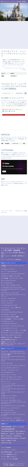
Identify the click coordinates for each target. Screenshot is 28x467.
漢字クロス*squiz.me (6, 436)
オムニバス (17, 276)
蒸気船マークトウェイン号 (8, 342)
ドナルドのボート (5, 310)
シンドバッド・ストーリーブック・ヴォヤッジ (13, 365)
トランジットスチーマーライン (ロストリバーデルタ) (13, 392)
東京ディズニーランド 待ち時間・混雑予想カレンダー (13, 253)
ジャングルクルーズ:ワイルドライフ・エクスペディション (13, 290)
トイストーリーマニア (19, 452)
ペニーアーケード (5, 326)
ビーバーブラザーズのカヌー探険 (9, 316)
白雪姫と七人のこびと (7, 337)
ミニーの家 (23, 330)
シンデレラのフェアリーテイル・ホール (11, 287)
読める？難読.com (20, 431)
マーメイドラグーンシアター (8, 412)
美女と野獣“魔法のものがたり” (9, 339)
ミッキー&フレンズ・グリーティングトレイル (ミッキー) (13, 415)
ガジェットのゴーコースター (8, 280)
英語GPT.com (4, 433)
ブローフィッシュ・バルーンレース (10, 408)
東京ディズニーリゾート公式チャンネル (11, 152)
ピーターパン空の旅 (18, 319)
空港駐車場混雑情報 (6, 426)
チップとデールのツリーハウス (9, 305)
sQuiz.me (12, 433)
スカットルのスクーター (7, 372)
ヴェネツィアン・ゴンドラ (8, 420)
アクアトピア (4, 351)
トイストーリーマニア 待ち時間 (9, 459)
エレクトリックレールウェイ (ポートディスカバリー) (13, 360)
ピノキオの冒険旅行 (6, 319)
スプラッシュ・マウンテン (8, 300)
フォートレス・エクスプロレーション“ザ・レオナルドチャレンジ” (13, 402)
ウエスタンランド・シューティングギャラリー (14, 14)
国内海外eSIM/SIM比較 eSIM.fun (9, 438)
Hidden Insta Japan (6, 442)
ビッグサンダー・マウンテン (8, 314)
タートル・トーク (5, 381)
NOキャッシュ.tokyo (18, 426)
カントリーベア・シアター (16, 278)
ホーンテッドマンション (18, 326)
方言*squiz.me (20, 433)
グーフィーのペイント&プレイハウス (10, 285)
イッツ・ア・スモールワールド (9, 271)
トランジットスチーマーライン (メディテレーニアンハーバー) (13, 389)
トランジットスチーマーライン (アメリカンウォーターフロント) (13, 386)
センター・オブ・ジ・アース (8, 374)
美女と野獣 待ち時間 (6, 452)
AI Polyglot (23, 438)
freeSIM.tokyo (17, 436)
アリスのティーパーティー (8, 269)
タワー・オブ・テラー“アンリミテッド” (11, 379)
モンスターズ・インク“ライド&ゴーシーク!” (12, 332)
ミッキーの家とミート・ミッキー (9, 330)
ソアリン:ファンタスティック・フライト (11, 377)
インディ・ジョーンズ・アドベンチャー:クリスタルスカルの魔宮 (13, 354)
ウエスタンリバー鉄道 (7, 276)
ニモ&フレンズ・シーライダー (9, 395)
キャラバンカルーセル (7, 363)
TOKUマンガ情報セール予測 (8, 440)
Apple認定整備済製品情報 (8, 429)
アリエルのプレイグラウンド (16, 351)
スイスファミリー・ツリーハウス (9, 293)
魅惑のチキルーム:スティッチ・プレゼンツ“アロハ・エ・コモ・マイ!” (13, 344)
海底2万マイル (20, 420)
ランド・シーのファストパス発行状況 (11, 259)
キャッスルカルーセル (7, 283)
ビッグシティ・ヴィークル (8, 398)
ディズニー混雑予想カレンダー (9, 454)
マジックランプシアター (7, 410)
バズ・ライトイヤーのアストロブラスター (12, 312)
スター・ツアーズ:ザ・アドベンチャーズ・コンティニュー (13, 295)
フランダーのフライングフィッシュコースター (13, 405)
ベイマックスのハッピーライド (9, 323)
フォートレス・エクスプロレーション (11, 400)
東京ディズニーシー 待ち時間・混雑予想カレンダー (13, 256)
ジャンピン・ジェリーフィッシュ (9, 370)
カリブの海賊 (4, 278)
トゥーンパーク (5, 307)
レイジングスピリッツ (7, 418)
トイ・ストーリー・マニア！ (8, 449)
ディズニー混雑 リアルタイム (8, 456)
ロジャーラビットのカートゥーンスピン (11, 335)
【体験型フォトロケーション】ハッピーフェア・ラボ (12, 266)
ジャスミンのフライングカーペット (10, 368)
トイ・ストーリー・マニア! (8, 384)
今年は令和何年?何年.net (7, 431)
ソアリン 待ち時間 (6, 447)
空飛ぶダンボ (17, 337)
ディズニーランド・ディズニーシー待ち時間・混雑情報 (13, 249)
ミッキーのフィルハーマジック (9, 328)
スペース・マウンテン (7, 303)
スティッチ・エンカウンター (8, 298)
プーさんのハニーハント (7, 321)
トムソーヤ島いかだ (16, 307)
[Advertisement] (14, 35)
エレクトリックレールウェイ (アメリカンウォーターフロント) (13, 357)
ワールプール (17, 418)
